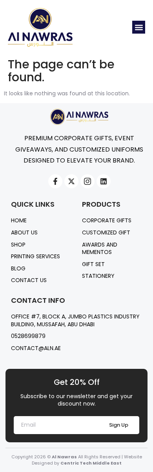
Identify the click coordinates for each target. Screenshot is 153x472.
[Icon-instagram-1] (87, 181)
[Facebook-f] (55, 181)
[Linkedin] (104, 181)
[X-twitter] (71, 181)
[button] (138, 27)
